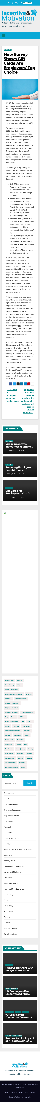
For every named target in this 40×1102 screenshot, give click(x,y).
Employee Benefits (11, 804)
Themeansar (20, 1087)
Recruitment (8, 911)
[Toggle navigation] (36, 36)
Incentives (8, 855)
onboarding (8, 744)
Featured (7, 827)
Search (6, 776)
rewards (29, 753)
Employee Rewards (11, 816)
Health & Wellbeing (11, 838)
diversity (29, 694)
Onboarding (8, 895)
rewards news (9, 758)
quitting (30, 749)
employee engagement (12, 703)
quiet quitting (20, 749)
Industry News (9, 861)
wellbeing (22, 762)
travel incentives (10, 762)
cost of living (9, 685)
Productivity (8, 906)
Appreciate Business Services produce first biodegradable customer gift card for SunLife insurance (27, 401)
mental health (9, 740)
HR (23, 721)
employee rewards (27, 712)
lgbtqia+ (7, 735)
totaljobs (29, 758)
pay (25, 744)
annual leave (9, 680)
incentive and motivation (12, 730)
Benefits (19, 680)
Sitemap (32, 1092)
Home (7, 1092)
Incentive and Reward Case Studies (18, 849)
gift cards (23, 717)
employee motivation (11, 712)
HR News (7, 844)
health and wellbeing (11, 721)
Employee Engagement (13, 810)
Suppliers (7, 923)
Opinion (7, 900)
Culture (6, 799)
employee (8, 698)
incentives (27, 730)
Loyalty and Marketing (12, 872)
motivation (20, 740)
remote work (9, 753)
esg (6, 717)
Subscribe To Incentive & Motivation (20, 1097)
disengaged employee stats (13, 694)
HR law (7, 726)
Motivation (8, 878)
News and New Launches (14, 889)
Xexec (23, 767)
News (26, 1092)
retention (20, 753)
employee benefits (21, 698)
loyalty (27, 735)
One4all (18, 744)
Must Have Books (10, 883)
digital (19, 685)
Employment (9, 821)
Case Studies (9, 793)
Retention (7, 917)
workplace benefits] (11, 767)
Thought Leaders (10, 928)
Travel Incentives (10, 934)
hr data (30, 721)
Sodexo (20, 758)
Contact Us (14, 1092)
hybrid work (26, 726)
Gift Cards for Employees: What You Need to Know (12, 395)
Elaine (21, 450)
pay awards (9, 749)
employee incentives (11, 708)
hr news (16, 726)
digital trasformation (11, 689)
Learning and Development (14, 866)
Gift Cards (7, 49)
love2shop (17, 735)
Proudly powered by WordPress (12, 1084)
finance (13, 717)
